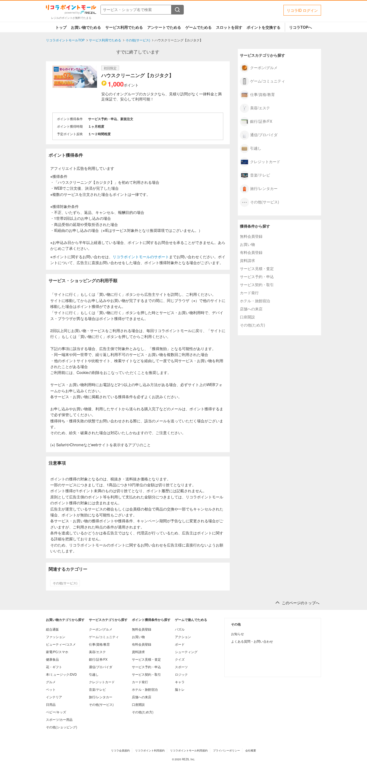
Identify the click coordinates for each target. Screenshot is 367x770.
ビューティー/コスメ (61, 644)
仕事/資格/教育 (262, 94)
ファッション (55, 636)
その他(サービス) (65, 583)
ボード (180, 644)
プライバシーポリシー (226, 750)
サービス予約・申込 (257, 276)
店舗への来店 (251, 309)
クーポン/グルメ (264, 67)
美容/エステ (260, 107)
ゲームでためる (198, 27)
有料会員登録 (251, 252)
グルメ (51, 681)
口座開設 (247, 317)
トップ (61, 27)
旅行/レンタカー (264, 188)
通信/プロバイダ (264, 134)
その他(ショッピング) (61, 727)
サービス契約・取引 (257, 284)
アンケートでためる (164, 27)
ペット (51, 689)
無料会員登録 (251, 236)
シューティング (186, 651)
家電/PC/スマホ (57, 651)
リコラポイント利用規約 (150, 750)
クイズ (180, 659)
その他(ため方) (252, 325)
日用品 (51, 704)
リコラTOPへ (300, 27)
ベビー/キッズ (56, 712)
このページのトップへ (300, 602)
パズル (180, 629)
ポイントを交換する (263, 27)
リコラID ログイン (302, 10)
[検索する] (177, 9)
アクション (183, 636)
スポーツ (181, 666)
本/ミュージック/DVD (61, 674)
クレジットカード (265, 161)
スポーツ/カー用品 (59, 719)
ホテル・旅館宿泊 (255, 301)
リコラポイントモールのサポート (141, 256)
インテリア (54, 697)
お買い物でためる (86, 27)
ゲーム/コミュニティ (267, 80)
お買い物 (247, 244)
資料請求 (247, 260)
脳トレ (180, 689)
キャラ (180, 681)
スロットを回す (229, 27)
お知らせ (237, 633)
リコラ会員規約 (120, 750)
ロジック (181, 674)
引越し (255, 147)
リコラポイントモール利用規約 (189, 750)
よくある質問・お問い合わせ (252, 641)
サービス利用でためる (124, 27)
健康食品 (52, 659)
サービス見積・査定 (257, 268)
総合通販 (52, 629)
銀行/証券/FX (261, 121)
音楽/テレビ (260, 174)
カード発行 (249, 292)
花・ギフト (54, 666)
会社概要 (250, 750)
